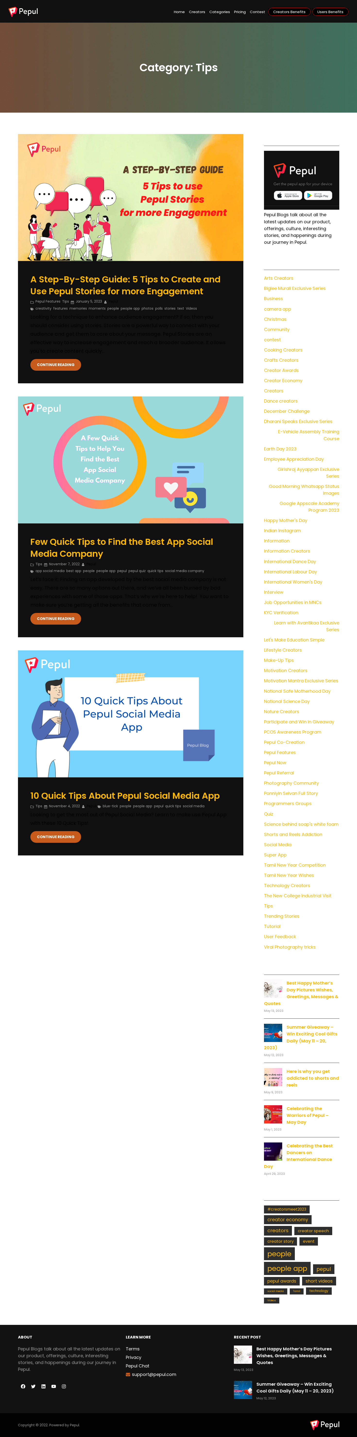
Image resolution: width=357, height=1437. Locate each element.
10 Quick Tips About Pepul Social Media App (125, 796)
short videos (319, 1281)
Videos (191, 308)
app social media (50, 570)
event (308, 1241)
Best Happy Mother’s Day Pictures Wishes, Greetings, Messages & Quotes (294, 1355)
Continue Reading (56, 364)
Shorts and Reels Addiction (293, 834)
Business (273, 299)
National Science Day (287, 701)
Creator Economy (283, 380)
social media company (184, 570)
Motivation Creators (285, 670)
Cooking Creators (283, 350)
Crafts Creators (281, 360)
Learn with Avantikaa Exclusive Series (306, 626)
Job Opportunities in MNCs (293, 602)
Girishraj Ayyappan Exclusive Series (308, 472)
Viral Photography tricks (290, 947)
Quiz (268, 814)
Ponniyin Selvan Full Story (291, 793)
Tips (65, 301)
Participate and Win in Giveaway (299, 722)
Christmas (275, 319)
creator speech (313, 1231)
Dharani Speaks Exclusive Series (298, 421)
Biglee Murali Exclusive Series (295, 288)
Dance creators (281, 401)
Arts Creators (278, 278)
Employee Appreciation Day (294, 459)
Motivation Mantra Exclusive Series (301, 681)
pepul (122, 570)
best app (73, 570)
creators (278, 1230)
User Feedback (280, 937)
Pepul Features (47, 301)
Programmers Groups (288, 803)
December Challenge (287, 411)
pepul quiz (137, 570)
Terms (133, 1349)
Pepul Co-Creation (284, 742)
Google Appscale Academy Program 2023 (309, 506)
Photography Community (291, 783)
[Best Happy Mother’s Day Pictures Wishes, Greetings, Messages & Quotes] (273, 989)
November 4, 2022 (64, 806)
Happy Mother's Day (285, 520)
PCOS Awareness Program (292, 732)
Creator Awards (281, 370)
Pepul (74, 1425)
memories (78, 308)
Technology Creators (287, 885)
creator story (280, 1241)
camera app (277, 309)
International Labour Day (290, 572)
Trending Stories (281, 916)
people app (130, 308)
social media (193, 806)
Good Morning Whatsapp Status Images (304, 489)
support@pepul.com (154, 1374)
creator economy (287, 1219)
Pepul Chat (137, 1366)
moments (97, 308)
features (60, 308)
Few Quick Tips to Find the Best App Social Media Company (121, 548)
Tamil (296, 1291)
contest (272, 340)
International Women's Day (293, 582)
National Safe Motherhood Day (297, 691)
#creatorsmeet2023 (286, 1209)
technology (318, 1291)
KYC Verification (281, 613)
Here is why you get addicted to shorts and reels (313, 1078)
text (180, 308)
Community (276, 329)
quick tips (155, 570)
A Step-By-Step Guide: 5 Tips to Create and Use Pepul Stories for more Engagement (125, 285)
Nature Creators (281, 712)
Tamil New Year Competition (295, 865)
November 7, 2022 (64, 564)
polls (159, 308)
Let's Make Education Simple (294, 640)
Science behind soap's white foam (301, 824)
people (113, 308)
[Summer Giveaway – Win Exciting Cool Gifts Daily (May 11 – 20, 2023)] (273, 1033)
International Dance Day (290, 561)
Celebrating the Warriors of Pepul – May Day (308, 1115)
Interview (273, 592)
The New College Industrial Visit (298, 896)
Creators (273, 391)
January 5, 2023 (89, 301)
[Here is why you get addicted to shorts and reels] (273, 1077)
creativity (43, 308)
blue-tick (110, 806)
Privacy (133, 1357)
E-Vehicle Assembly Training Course (308, 435)
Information (276, 541)
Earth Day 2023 (280, 449)
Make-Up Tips (279, 660)
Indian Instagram (282, 531)
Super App (275, 855)
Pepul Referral (279, 773)
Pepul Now (275, 763)
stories (170, 308)
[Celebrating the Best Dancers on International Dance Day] (273, 1151)
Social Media (277, 845)
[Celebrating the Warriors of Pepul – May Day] (273, 1114)
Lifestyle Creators (283, 650)
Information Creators (287, 551)
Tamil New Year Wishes (289, 875)
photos (147, 308)
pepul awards (281, 1281)
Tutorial (272, 926)
